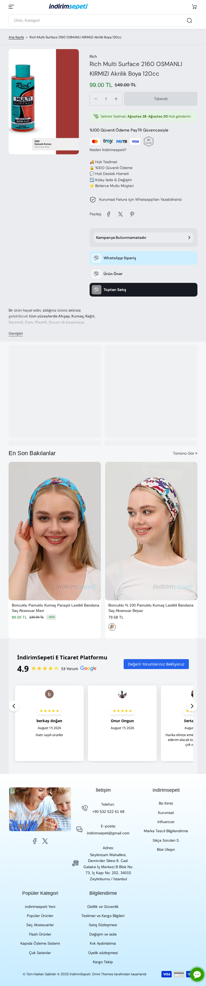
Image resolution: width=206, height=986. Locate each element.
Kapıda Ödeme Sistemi (40, 943)
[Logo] (103, 6)
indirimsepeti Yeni (40, 906)
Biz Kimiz (166, 803)
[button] (194, 6)
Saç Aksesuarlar (40, 924)
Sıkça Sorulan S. (166, 840)
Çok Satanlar (40, 952)
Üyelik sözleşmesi (103, 952)
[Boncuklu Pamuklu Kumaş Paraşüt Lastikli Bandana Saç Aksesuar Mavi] (55, 531)
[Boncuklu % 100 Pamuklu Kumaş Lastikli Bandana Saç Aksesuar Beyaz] (151, 531)
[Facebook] (35, 841)
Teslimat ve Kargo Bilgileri (102, 915)
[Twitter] (45, 841)
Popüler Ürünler (40, 915)
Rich (93, 56)
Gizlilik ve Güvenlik (103, 906)
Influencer (166, 821)
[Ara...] (189, 20)
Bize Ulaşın (166, 849)
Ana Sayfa (16, 37)
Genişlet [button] (16, 333)
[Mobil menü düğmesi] (12, 6)
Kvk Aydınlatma (103, 943)
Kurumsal (166, 812)
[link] (108, 214)
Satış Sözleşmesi (103, 924)
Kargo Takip (103, 961)
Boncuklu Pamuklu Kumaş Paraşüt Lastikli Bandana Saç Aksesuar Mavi (55, 608)
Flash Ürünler (40, 934)
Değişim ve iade (103, 934)
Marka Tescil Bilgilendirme (166, 830)
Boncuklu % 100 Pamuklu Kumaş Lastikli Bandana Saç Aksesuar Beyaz (150, 608)
